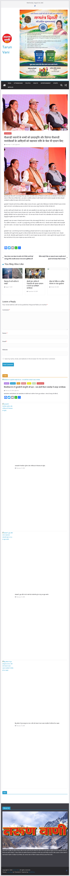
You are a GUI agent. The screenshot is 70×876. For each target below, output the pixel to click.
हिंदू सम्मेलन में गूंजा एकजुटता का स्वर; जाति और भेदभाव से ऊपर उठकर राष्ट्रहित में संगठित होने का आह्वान (37, 723)
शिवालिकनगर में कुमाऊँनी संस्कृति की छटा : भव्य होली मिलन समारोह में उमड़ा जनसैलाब (34, 387)
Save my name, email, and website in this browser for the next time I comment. (30, 359)
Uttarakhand (18, 83)
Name (4, 333)
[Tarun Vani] (4, 85)
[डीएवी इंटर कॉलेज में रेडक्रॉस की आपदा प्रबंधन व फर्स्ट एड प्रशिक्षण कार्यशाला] (35, 269)
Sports (55, 83)
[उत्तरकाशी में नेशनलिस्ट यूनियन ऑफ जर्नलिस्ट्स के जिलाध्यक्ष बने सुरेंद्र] (7, 467)
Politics (28, 83)
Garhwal (7, 383)
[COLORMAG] (35, 812)
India (9, 83)
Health (35, 83)
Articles (10, 87)
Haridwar (13, 383)
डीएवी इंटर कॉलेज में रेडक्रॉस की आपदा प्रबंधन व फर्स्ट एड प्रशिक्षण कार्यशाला (35, 284)
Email (4, 341)
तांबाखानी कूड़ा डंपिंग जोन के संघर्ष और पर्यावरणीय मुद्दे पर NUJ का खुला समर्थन (31, 594)
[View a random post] (66, 85)
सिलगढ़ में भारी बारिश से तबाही (11, 282)
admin (18, 144)
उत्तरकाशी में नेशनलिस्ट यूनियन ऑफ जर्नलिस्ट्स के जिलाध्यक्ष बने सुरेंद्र (30, 465)
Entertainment (46, 83)
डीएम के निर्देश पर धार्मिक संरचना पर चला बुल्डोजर (56, 282)
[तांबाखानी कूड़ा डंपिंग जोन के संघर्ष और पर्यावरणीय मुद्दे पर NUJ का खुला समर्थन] (7, 596)
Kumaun (23, 383)
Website (5, 350)
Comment (6, 310)
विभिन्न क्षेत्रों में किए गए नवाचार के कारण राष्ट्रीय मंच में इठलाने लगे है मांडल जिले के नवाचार (52, 257)
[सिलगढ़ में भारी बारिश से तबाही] (12, 269)
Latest (29, 383)
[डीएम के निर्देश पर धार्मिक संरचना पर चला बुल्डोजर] (58, 269)
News (34, 383)
